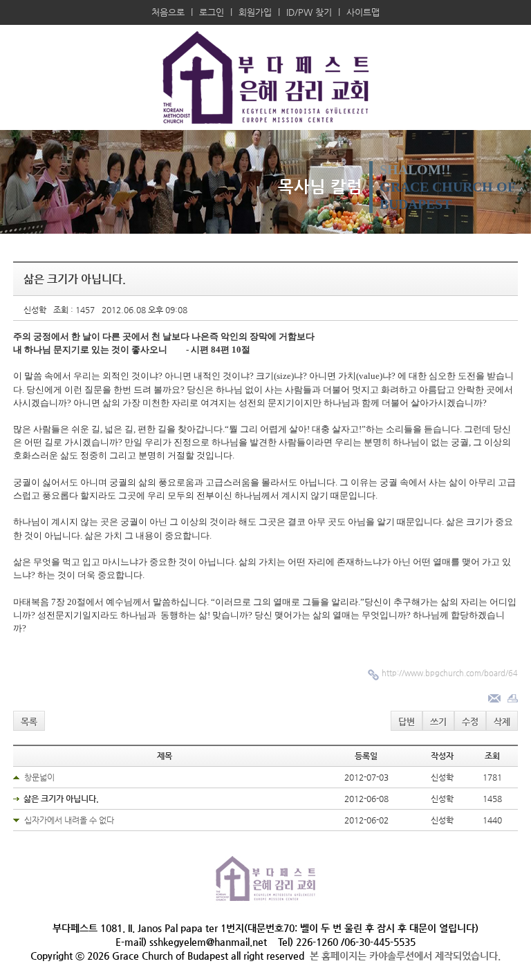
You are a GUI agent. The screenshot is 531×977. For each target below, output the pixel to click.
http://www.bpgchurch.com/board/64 (450, 673)
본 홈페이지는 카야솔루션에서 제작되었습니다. (405, 955)
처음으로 (168, 12)
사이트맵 (363, 12)
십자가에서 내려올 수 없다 (69, 820)
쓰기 (438, 721)
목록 (29, 721)
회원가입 (255, 12)
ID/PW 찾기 (309, 12)
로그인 (211, 12)
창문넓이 (39, 777)
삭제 (502, 721)
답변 (406, 721)
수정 (470, 721)
